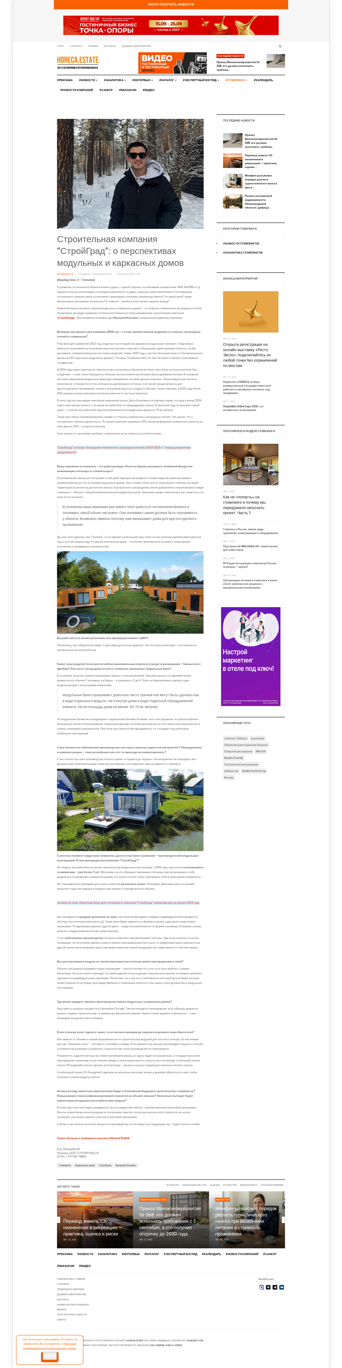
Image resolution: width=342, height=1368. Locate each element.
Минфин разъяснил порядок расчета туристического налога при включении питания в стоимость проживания (246, 1221)
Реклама (93, 46)
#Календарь (263, 80)
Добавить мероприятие (136, 46)
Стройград (105, 1165)
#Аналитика (114, 80)
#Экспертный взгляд (200, 80)
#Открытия (230, 1185)
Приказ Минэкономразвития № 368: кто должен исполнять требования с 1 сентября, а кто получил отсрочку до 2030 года (170, 1221)
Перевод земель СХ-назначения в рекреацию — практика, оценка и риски (92, 1227)
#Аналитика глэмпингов (243, 253)
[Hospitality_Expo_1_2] (171, 25)
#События (172, 1185)
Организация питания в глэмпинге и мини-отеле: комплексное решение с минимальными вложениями (250, 584)
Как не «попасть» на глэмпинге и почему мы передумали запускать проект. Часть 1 (244, 505)
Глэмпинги (65, 1165)
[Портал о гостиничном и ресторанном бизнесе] (78, 62)
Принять (49, 1356)
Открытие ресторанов (238, 751)
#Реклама (65, 80)
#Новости (87, 80)
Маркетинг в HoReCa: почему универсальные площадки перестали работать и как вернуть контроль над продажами (247, 387)
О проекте (76, 46)
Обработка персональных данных (73, 1307)
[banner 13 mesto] (250, 656)
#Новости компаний (76, 90)
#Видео (149, 90)
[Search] (280, 46)
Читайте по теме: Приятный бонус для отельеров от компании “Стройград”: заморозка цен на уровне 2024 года (128, 903)
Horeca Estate (135, 1340)
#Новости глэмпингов (241, 244)
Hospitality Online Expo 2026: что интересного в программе (243, 408)
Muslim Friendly (233, 758)
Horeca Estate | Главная (71, 1279)
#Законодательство (194, 1185)
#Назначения (269, 1185)
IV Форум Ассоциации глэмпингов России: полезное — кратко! (250, 565)
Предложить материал (70, 1289)
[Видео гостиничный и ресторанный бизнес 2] (172, 63)
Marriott (261, 751)
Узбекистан (231, 771)
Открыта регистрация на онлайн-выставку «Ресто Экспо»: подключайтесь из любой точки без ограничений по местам (250, 355)
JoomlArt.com (194, 1340)
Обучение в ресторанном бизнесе (246, 745)
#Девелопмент (249, 1185)
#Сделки (215, 1185)
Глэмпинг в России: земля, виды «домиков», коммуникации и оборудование (250, 531)
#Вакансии (127, 90)
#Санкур (106, 90)
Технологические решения (241, 764)
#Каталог (167, 80)
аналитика (257, 738)
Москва (229, 777)
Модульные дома (85, 1165)
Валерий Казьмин (126, 1165)
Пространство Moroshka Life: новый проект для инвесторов (250, 548)
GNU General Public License (166, 1345)
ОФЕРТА (61, 1320)
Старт (60, 46)
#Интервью (141, 80)
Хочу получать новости (72, 1314)
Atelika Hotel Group (254, 771)
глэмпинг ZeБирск (235, 738)
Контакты (110, 46)
